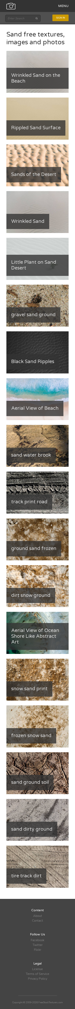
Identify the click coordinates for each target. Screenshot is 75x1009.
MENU (63, 6)
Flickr (37, 950)
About (37, 916)
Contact (37, 920)
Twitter (38, 945)
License (37, 969)
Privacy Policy (37, 978)
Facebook (37, 940)
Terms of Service (37, 974)
